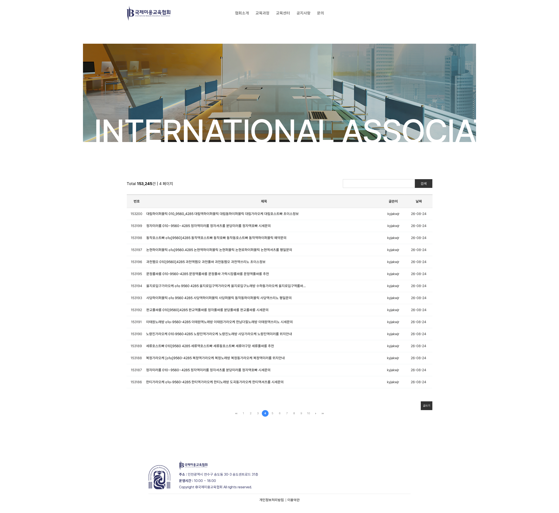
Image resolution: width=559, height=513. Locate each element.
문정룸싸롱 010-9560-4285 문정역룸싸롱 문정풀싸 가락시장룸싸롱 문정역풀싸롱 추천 (207, 274)
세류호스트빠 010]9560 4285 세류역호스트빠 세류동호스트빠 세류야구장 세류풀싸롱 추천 (210, 346)
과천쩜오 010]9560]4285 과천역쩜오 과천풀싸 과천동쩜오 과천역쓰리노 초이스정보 (206, 262)
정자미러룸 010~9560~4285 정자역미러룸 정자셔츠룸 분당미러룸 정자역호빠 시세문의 (208, 226)
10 (308, 413)
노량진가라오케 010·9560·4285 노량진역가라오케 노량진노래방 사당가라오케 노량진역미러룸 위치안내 (219, 334)
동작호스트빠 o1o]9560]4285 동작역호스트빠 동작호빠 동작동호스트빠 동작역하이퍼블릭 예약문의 (216, 238)
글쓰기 (426, 405)
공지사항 (304, 13)
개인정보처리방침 (271, 500)
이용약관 (293, 500)
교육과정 (262, 13)
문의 (320, 13)
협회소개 (242, 13)
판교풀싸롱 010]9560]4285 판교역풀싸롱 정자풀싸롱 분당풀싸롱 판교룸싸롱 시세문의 (207, 310)
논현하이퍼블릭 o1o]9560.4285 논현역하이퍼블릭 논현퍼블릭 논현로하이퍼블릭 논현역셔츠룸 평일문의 (219, 250)
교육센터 (283, 13)
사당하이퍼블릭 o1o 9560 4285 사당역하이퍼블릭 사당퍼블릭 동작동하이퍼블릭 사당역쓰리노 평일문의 (219, 298)
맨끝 (323, 413)
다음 (315, 413)
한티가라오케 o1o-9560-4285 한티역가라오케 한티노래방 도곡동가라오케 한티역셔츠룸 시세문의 (215, 382)
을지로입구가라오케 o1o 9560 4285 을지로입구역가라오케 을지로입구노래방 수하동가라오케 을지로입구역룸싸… (226, 286)
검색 (424, 184)
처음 (236, 413)
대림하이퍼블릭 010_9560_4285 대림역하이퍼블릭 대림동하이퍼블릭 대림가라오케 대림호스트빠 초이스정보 (222, 214)
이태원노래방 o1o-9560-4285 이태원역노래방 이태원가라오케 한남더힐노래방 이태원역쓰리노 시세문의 (219, 322)
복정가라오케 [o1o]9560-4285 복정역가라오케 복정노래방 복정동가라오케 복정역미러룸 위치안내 (215, 358)
